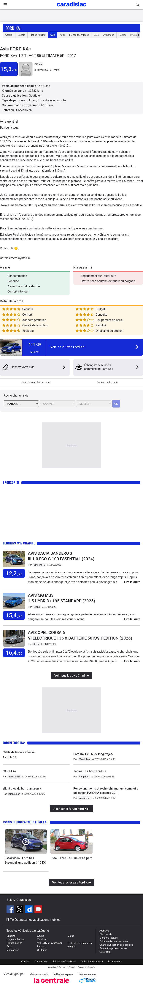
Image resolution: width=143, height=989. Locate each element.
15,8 (9, 69)
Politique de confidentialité (113, 941)
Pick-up (41, 946)
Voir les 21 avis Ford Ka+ (68, 347)
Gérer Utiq (104, 951)
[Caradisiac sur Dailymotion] (29, 909)
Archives (104, 930)
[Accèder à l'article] (26, 841)
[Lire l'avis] (14, 567)
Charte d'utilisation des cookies (116, 944)
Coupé (40, 935)
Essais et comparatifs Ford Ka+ (25, 822)
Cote (96, 34)
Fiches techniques (79, 34)
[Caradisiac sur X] (20, 909)
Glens (37, 606)
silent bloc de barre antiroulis (22, 788)
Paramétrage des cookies (113, 948)
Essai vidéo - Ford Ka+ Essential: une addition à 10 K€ (25, 860)
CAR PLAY (10, 771)
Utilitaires (42, 950)
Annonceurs (41, 961)
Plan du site (105, 934)
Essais (21, 34)
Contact (25, 961)
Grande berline (14, 943)
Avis (52, 34)
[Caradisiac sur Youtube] (38, 909)
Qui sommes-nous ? (92, 961)
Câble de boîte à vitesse (19, 752)
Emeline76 (39, 564)
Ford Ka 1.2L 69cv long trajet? (93, 754)
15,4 (14, 615)
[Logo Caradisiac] (71, 7)
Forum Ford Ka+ (14, 742)
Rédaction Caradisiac (64, 961)
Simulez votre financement (35, 382)
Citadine (11, 935)
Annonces (108, 34)
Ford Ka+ (14, 28)
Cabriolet (42, 939)
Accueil (9, 34)
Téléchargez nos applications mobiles (35, 919)
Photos (134, 34)
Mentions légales (108, 937)
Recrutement (115, 961)
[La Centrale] (51, 983)
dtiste (36, 644)
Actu (62, 34)
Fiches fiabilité (37, 34)
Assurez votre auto (107, 382)
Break (10, 946)
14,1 (35, 344)
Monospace (13, 950)
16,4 (14, 652)
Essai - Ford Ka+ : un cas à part (71, 858)
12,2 (14, 573)
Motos (70, 935)
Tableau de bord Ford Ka (89, 771)
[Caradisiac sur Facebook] (11, 909)
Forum (122, 34)
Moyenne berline (15, 939)
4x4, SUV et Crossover (49, 943)
